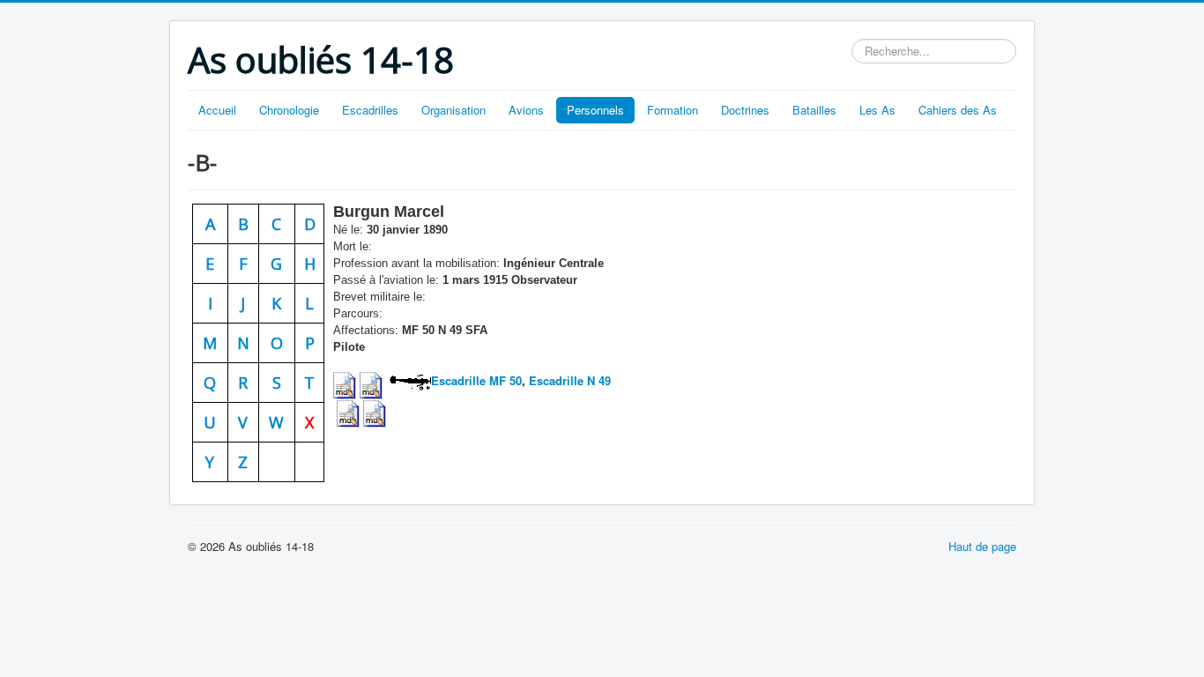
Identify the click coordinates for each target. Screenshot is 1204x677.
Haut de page (982, 546)
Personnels (595, 109)
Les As (877, 109)
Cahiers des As (957, 109)
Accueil (217, 109)
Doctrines (745, 109)
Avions (526, 109)
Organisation (453, 109)
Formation (672, 109)
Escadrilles (370, 109)
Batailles (814, 109)
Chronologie (289, 109)
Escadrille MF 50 (476, 380)
